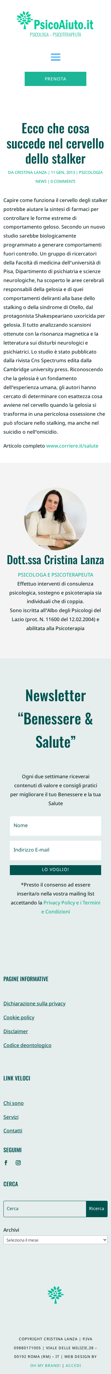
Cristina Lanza (31, 173)
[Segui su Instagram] (18, 1163)
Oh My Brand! (45, 1366)
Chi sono (13, 1103)
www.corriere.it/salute (72, 446)
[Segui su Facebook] (6, 1163)
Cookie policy (18, 1018)
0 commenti (63, 182)
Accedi (73, 1366)
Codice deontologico (27, 1046)
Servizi (10, 1117)
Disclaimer (15, 1032)
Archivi (11, 1230)
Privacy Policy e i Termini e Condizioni (71, 908)
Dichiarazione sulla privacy (34, 1004)
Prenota (55, 79)
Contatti (12, 1131)
